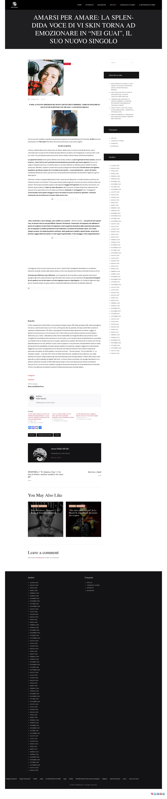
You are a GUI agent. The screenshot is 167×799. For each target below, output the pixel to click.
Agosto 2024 (115, 224)
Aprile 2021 (114, 329)
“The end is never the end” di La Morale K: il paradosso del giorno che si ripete (83, 513)
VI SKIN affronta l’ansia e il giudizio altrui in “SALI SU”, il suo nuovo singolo (87, 414)
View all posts (56, 457)
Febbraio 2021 (115, 335)
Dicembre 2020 (115, 340)
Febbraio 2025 (115, 208)
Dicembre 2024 (115, 213)
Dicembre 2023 (115, 245)
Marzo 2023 (115, 268)
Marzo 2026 (115, 173)
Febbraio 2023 (115, 271)
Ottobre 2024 (115, 218)
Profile (71, 779)
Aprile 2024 (114, 234)
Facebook (31, 380)
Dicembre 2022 (115, 276)
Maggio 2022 (115, 295)
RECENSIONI (42, 506)
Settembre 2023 (116, 253)
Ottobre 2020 (115, 345)
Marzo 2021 (115, 332)
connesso (39, 558)
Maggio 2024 (115, 231)
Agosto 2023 (115, 255)
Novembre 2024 (116, 216)
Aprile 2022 (114, 298)
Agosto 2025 (115, 192)
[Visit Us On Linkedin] (163, 794)
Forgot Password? (24, 779)
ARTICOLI (67, 64)
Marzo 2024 (115, 237)
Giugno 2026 (115, 165)
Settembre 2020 (116, 348)
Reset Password (115, 779)
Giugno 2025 (115, 197)
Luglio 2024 (115, 226)
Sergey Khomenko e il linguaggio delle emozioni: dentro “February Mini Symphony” (122, 116)
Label (41, 779)
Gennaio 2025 (115, 210)
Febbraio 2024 (115, 239)
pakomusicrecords (44, 435)
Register (104, 779)
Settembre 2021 (116, 316)
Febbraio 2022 (115, 303)
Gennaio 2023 (115, 274)
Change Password (11, 779)
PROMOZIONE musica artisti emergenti (88, 779)
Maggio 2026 (115, 168)
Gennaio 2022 (115, 306)
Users (124, 779)
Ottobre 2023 (115, 250)
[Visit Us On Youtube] (160, 794)
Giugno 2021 (115, 324)
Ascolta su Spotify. (64, 146)
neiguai (32, 435)
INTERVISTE (114, 143)
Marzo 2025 (115, 205)
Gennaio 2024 (115, 242)
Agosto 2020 (115, 350)
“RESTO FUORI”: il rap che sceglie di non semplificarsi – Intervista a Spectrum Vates (122, 110)
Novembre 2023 (116, 247)
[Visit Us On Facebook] (157, 794)
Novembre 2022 (116, 279)
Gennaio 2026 (115, 179)
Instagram (31, 375)
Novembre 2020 (116, 343)
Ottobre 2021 (115, 313)
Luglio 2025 (115, 194)
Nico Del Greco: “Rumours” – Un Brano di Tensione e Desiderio (45, 511)
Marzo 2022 (115, 300)
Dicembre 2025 (115, 181)
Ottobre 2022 (115, 282)
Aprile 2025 (114, 202)
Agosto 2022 (115, 287)
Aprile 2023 (114, 266)
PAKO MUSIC (41, 398)
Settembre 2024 (116, 221)
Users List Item (133, 779)
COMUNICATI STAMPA (117, 141)
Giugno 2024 (115, 229)
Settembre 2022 (116, 284)
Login (64, 779)
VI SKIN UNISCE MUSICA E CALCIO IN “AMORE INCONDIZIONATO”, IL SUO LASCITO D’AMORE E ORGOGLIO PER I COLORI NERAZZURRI (38, 416)
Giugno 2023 (115, 261)
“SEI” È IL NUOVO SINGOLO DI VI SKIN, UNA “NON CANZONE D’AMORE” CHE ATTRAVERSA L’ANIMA (63, 415)
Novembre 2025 (116, 184)
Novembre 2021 (116, 311)
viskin (57, 435)
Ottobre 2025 (115, 187)
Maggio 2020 (115, 353)
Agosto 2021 (115, 319)
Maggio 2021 (115, 327)
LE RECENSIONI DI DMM (53, 779)
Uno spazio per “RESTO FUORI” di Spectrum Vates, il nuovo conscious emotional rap (121, 94)
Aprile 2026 (114, 171)
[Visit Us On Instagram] (151, 794)
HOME (35, 779)
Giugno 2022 (115, 292)
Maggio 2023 (115, 263)
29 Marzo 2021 (35, 99)
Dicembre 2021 (115, 308)
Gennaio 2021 (115, 337)
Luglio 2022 (115, 290)
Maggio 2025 (115, 200)
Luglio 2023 (115, 258)
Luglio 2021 (115, 321)
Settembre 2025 (116, 189)
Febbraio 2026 (115, 176)
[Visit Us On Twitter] (154, 794)
